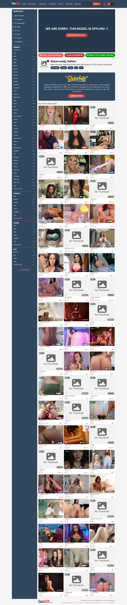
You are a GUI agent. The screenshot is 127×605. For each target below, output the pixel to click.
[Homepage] (16, 3)
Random (77, 4)
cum (81, 67)
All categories (24, 269)
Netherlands (95, 300)
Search (97, 4)
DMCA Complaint (68, 602)
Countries (69, 4)
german (63, 67)
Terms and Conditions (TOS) (93, 602)
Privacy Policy (79, 602)
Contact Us (111, 602)
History (60, 4)
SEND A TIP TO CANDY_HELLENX (101, 55)
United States (70, 251)
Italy (42, 128)
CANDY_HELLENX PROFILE (52, 55)
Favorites (52, 4)
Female (41, 126)
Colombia (69, 152)
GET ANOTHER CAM (77, 35)
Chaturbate (55, 67)
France (43, 226)
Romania (68, 497)
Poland (94, 226)
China (93, 546)
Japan (42, 251)
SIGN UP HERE (77, 96)
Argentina (43, 152)
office (70, 67)
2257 (105, 602)
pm (76, 67)
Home (24, 4)
